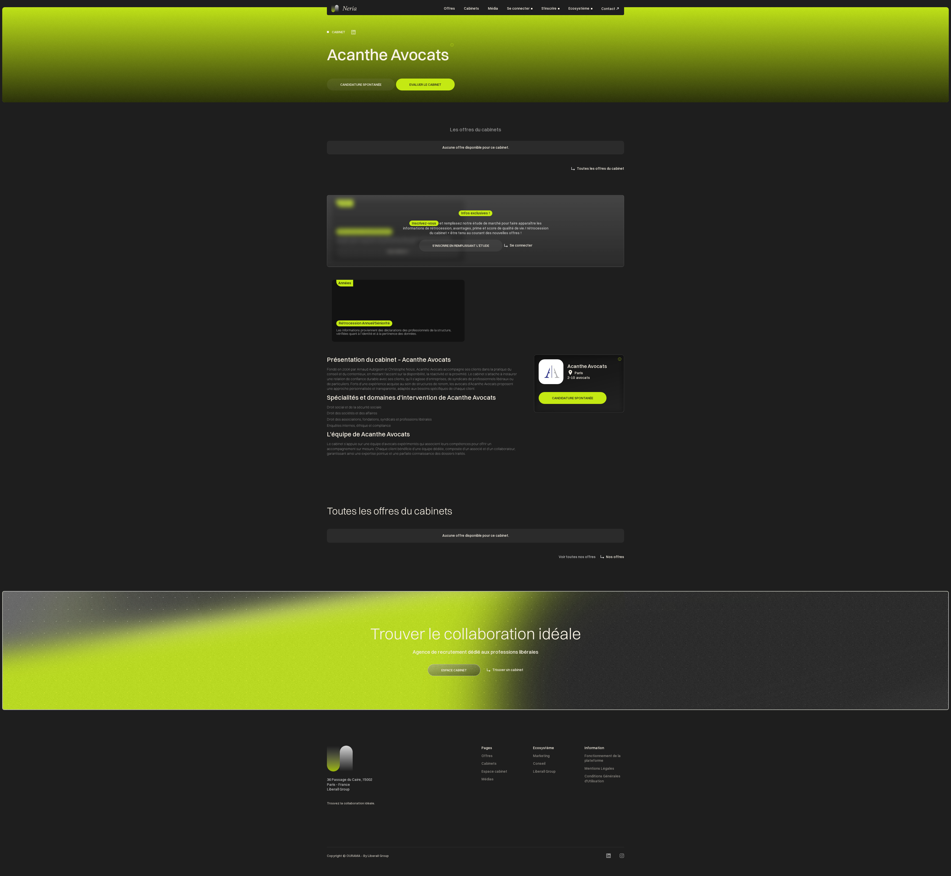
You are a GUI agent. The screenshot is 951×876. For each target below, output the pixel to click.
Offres (449, 8)
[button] (519, 8)
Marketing (541, 756)
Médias (487, 779)
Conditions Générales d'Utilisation (602, 778)
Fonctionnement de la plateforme (602, 758)
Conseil (539, 763)
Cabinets (471, 8)
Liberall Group (544, 771)
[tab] (344, 283)
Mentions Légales (599, 768)
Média (493, 8)
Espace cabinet (494, 771)
